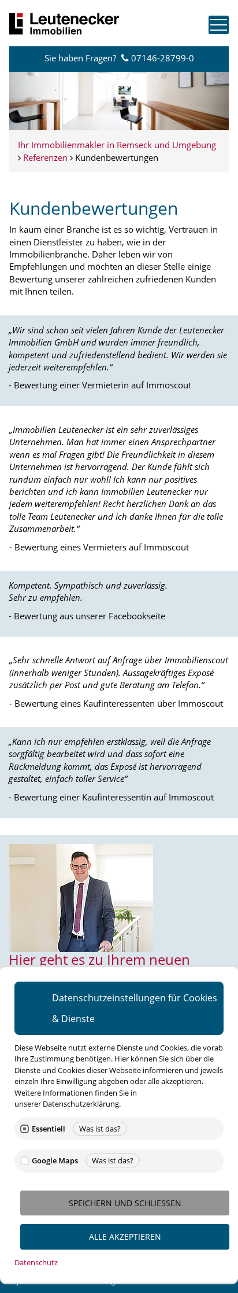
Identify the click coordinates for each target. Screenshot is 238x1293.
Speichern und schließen (125, 1203)
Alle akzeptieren (125, 1236)
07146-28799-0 (162, 58)
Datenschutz (36, 1262)
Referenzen (45, 157)
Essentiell (48, 1129)
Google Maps (55, 1160)
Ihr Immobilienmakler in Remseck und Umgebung (117, 144)
